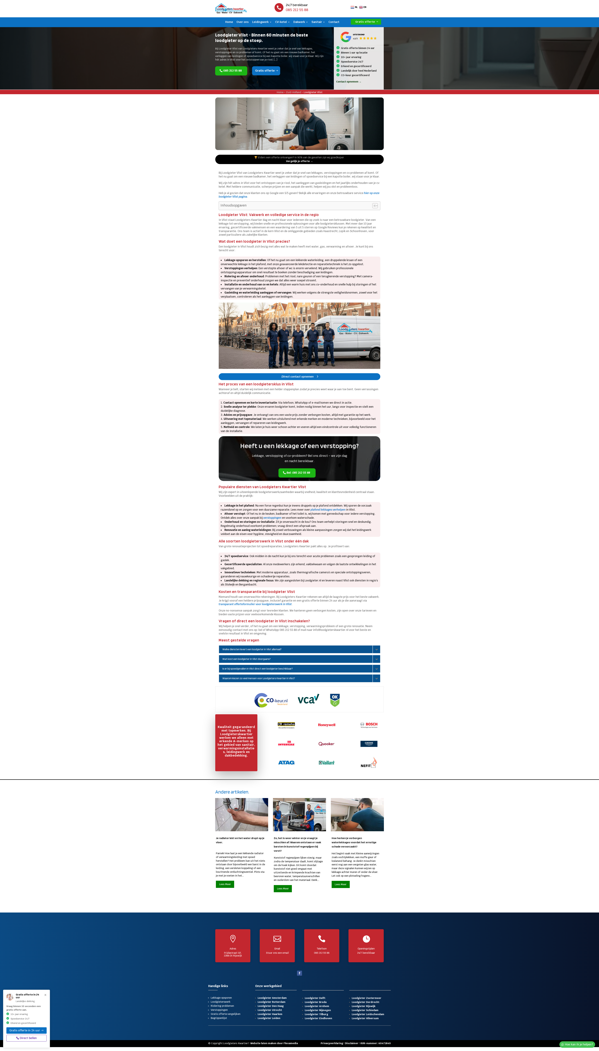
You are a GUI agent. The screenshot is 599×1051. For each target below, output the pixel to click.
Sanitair (317, 22)
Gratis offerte (365, 21)
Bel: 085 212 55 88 (298, 472)
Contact (334, 22)
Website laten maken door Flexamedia (274, 1043)
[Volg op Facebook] (299, 973)
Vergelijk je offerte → (299, 161)
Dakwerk (299, 22)
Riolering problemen (222, 1005)
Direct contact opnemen (298, 376)
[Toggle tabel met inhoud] (373, 205)
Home (229, 22)
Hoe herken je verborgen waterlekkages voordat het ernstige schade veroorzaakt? (354, 842)
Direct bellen (28, 1038)
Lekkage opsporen (221, 997)
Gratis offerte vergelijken (225, 1014)
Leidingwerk (260, 22)
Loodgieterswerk (220, 1001)
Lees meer (225, 884)
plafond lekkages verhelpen (328, 509)
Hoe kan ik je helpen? (579, 1044)
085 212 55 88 (232, 70)
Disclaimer (351, 1043)
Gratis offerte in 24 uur (24, 1030)
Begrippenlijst (219, 1018)
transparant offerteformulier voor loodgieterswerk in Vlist (255, 604)
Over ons (242, 22)
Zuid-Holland (293, 92)
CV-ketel (281, 22)
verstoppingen (272, 517)
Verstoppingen (219, 1010)
